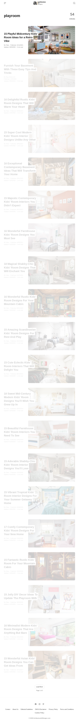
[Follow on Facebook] (35, 704)
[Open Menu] (5, 3)
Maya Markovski (10, 77)
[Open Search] (74, 3)
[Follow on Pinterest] (43, 704)
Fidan (7, 45)
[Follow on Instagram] (39, 704)
